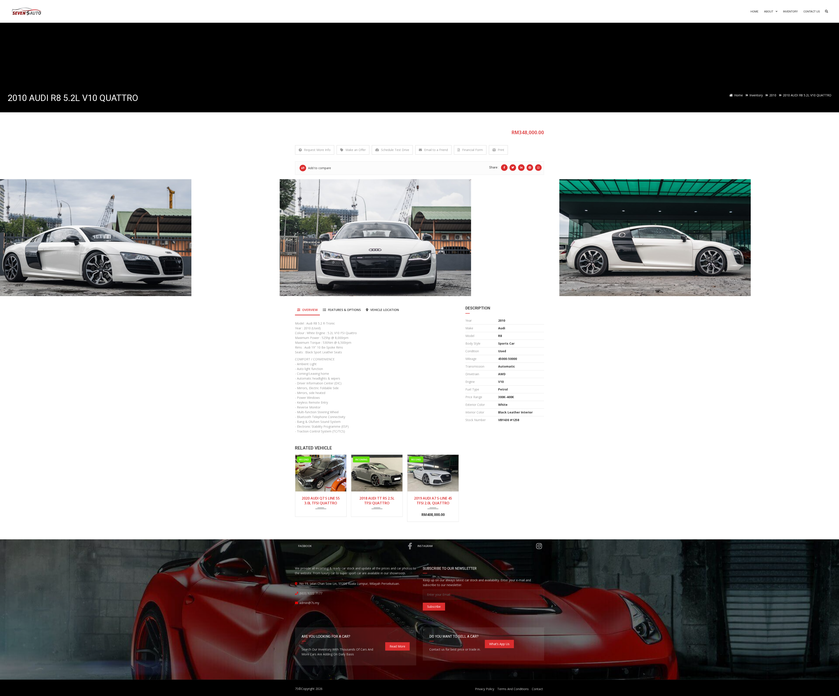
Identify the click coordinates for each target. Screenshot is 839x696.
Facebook (305, 546)
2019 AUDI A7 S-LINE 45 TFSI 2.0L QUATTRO (377, 500)
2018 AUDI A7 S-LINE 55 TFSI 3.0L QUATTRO (433, 500)
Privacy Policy (484, 689)
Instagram (425, 546)
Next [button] (827, 238)
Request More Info (317, 150)
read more (397, 646)
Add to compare (319, 168)
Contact (537, 689)
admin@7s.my (309, 603)
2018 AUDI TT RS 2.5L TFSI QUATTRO (320, 500)
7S (296, 689)
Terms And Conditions (513, 689)
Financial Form (472, 150)
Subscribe (434, 606)
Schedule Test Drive (395, 150)
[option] (140, 237)
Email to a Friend (436, 150)
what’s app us (499, 644)
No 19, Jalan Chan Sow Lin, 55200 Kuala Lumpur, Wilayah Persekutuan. (349, 583)
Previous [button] (12, 238)
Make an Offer (355, 150)
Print (501, 150)
